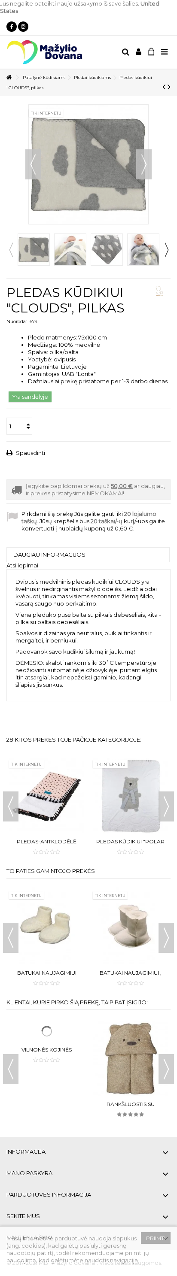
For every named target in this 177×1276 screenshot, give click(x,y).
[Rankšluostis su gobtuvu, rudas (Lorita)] (130, 1058)
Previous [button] (10, 250)
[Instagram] (23, 26)
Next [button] (166, 250)
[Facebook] (11, 26)
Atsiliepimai (22, 565)
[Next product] (169, 87)
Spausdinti (30, 452)
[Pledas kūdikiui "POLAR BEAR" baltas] (130, 796)
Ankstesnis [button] (33, 164)
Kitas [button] (144, 164)
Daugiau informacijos (49, 554)
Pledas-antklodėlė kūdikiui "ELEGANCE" (46, 845)
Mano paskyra (29, 1173)
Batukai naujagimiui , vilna (131, 976)
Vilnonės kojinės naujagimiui (46, 1107)
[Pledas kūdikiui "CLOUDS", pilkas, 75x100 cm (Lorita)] (33, 249)
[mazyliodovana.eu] (60, 52)
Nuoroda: (16, 321)
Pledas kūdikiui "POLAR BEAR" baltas (130, 845)
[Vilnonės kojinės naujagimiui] (46, 1058)
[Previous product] (163, 87)
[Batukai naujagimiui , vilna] (130, 927)
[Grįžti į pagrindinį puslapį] (9, 77)
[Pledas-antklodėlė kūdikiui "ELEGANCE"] (46, 796)
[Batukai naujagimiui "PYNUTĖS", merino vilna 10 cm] (46, 927)
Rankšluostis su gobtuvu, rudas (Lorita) (130, 1107)
